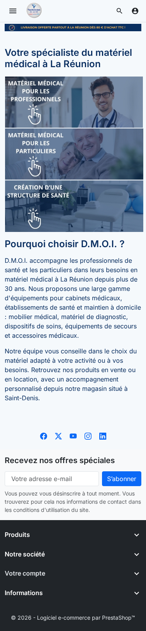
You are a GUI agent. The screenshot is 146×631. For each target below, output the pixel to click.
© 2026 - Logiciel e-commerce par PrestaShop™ (73, 617)
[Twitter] (58, 435)
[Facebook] (43, 435)
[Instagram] (88, 435)
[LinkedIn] (102, 435)
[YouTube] (73, 435)
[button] (119, 11)
